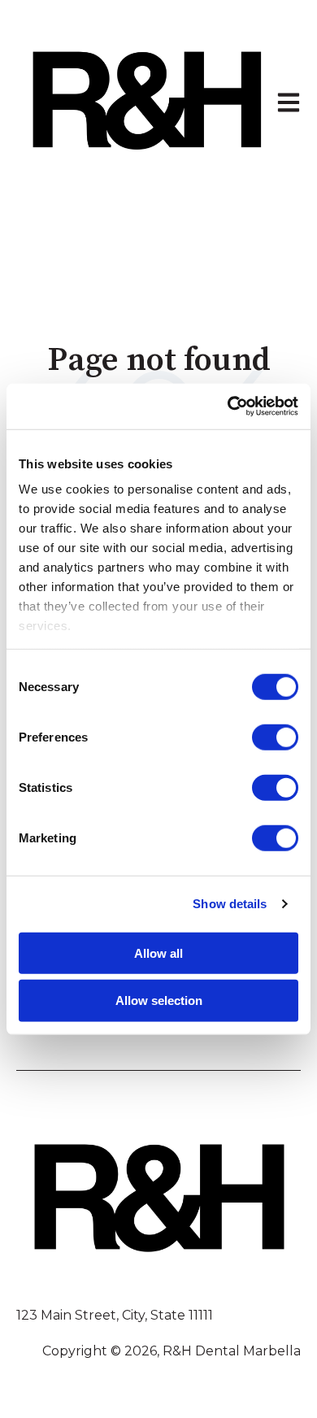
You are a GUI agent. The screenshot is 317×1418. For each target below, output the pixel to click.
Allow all (158, 952)
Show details (230, 904)
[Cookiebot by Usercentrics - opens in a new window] (228, 406)
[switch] (275, 737)
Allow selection (158, 1000)
